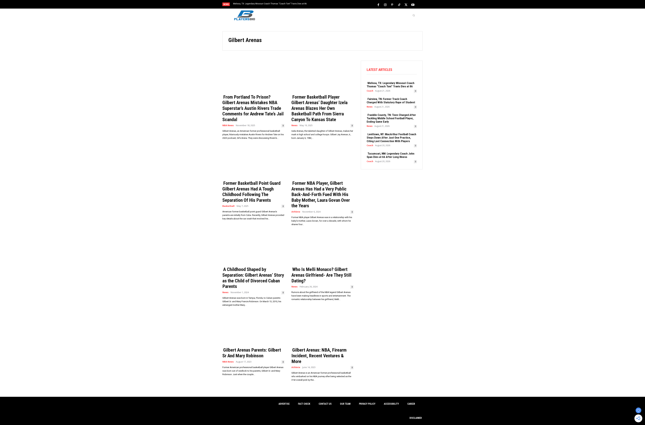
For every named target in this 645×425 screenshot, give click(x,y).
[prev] (328, 5)
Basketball (228, 206)
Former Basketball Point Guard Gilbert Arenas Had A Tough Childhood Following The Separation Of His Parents (251, 191)
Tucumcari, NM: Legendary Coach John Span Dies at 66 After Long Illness (390, 155)
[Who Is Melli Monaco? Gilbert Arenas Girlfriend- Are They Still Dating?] (322, 249)
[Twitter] (406, 5)
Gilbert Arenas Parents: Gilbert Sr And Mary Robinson (251, 352)
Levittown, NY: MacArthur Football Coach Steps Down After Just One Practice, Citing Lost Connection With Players (391, 138)
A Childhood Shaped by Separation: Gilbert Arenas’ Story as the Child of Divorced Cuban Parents (253, 278)
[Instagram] (385, 5)
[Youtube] (413, 5)
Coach (370, 91)
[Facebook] (378, 5)
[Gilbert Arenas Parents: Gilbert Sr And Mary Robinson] (253, 329)
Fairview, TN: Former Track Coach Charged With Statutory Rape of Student (391, 100)
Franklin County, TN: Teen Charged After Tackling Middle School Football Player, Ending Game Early (391, 118)
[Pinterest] (392, 5)
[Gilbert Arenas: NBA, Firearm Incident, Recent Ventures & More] (322, 329)
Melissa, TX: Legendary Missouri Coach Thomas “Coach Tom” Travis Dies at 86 (270, 4)
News (294, 125)
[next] (334, 5)
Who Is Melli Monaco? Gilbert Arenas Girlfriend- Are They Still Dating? (321, 275)
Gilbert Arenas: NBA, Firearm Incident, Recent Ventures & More (319, 355)
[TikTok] (399, 5)
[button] (413, 15)
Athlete (295, 212)
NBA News (228, 125)
